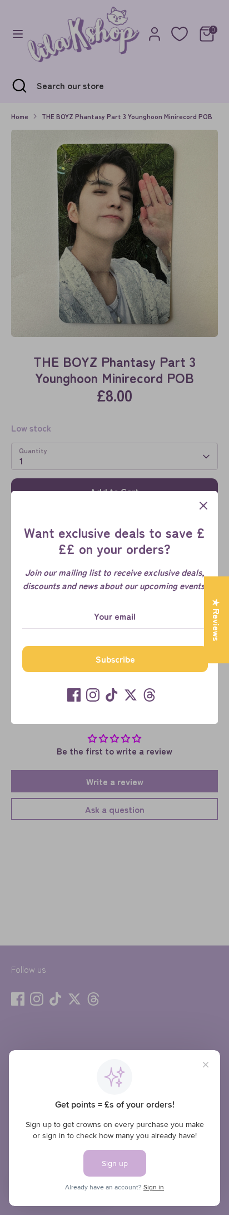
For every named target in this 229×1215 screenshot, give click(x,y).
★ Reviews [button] (216, 620)
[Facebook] (74, 695)
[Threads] (149, 695)
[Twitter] (130, 695)
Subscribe (115, 658)
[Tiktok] (111, 695)
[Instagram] (92, 695)
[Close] (203, 505)
